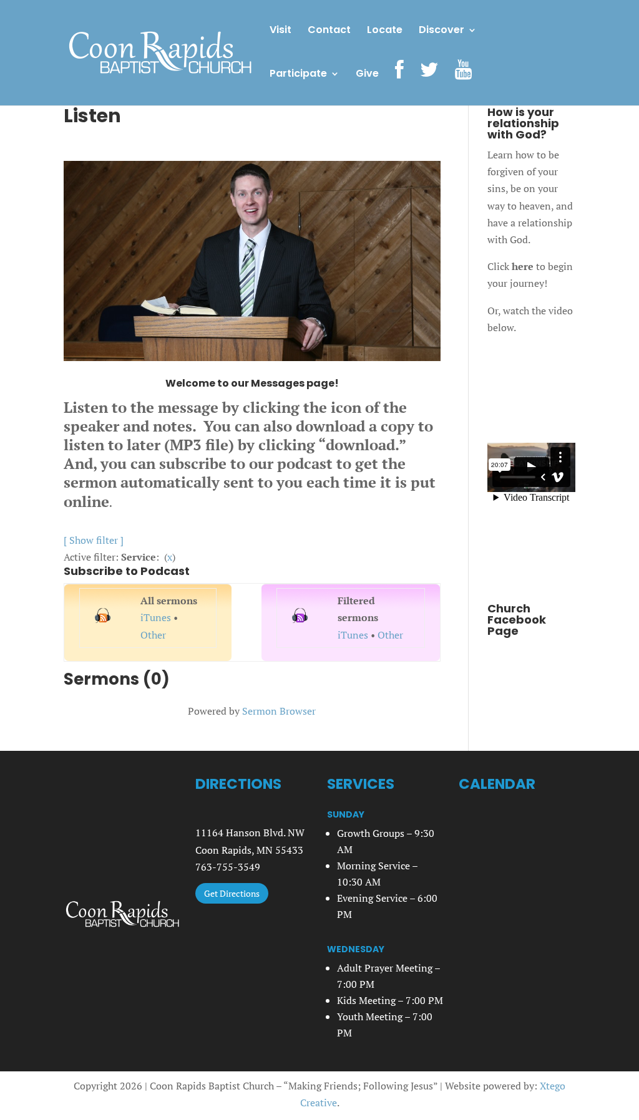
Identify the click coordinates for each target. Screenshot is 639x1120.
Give (367, 74)
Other (153, 635)
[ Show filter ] (94, 540)
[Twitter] (429, 82)
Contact (329, 31)
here (523, 266)
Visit (280, 31)
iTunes (155, 617)
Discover (441, 31)
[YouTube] (463, 82)
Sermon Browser (279, 711)
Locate (384, 31)
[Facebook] (399, 82)
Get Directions (232, 893)
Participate (298, 74)
